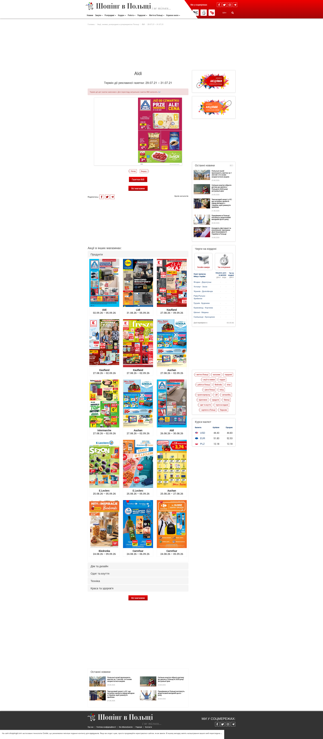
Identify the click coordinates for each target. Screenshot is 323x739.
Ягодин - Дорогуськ (202, 282)
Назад (133, 171)
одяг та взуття (205, 404)
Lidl (216, 394)
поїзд (222, 389)
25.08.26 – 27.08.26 (171, 492)
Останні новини (205, 165)
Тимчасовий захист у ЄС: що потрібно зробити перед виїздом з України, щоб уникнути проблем (120, 694)
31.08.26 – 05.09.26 (138, 311)
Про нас (90, 727)
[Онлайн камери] (195, 12)
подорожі (228, 374)
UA (223, 12)
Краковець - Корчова (203, 307)
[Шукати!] (232, 12)
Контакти (148, 727)
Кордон (121, 15)
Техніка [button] (95, 581)
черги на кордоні (222, 404)
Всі (231, 165)
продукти (215, 399)
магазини (216, 374)
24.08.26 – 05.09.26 (171, 552)
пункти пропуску (203, 394)
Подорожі (141, 15)
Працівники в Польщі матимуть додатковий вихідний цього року (171, 693)
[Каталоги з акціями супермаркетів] (212, 12)
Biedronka (218, 384)
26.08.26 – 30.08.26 (171, 432)
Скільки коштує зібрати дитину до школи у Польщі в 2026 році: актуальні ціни (171, 679)
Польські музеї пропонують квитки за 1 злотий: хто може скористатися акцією (119, 679)
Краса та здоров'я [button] (102, 588)
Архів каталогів (181, 196)
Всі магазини (138, 188)
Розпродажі (110, 15)
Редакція (139, 727)
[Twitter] (224, 5)
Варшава (223, 410)
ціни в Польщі (210, 389)
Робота (131, 15)
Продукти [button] (97, 254)
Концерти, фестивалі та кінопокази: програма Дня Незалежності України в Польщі (221, 231)
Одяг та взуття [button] (100, 573)
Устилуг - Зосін (200, 286)
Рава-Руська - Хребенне (200, 297)
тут (159, 92)
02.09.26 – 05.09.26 (104, 311)
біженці (227, 399)
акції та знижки (209, 379)
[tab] (138, 254)
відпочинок (203, 399)
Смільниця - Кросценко (204, 317)
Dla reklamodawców (126, 727)
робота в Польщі (204, 384)
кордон (222, 379)
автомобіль (226, 394)
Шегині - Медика (201, 312)
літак (229, 384)
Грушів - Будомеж (202, 303)
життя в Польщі (202, 374)
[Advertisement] (161, 47)
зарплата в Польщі (208, 410)
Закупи (98, 15)
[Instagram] (229, 5)
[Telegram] (235, 5)
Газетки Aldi (138, 179)
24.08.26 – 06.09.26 (138, 552)
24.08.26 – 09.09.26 (104, 552)
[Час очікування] (203, 12)
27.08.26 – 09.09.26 (171, 311)
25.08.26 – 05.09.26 (104, 492)
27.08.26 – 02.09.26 (104, 371)
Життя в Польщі (156, 15)
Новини (90, 15)
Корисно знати (172, 15)
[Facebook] (219, 5)
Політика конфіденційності (106, 727)
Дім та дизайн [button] (99, 566)
